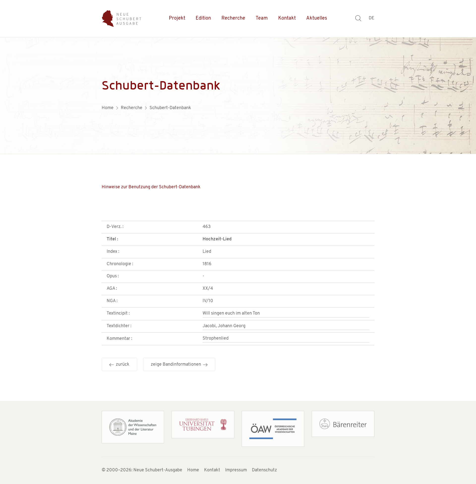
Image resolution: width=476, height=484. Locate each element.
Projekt (177, 18)
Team (262, 18)
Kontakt (287, 18)
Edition (203, 18)
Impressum (236, 470)
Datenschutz (264, 470)
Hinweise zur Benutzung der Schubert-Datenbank (151, 187)
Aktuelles (316, 18)
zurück (121, 364)
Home (193, 470)
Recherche (233, 18)
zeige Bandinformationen (177, 364)
